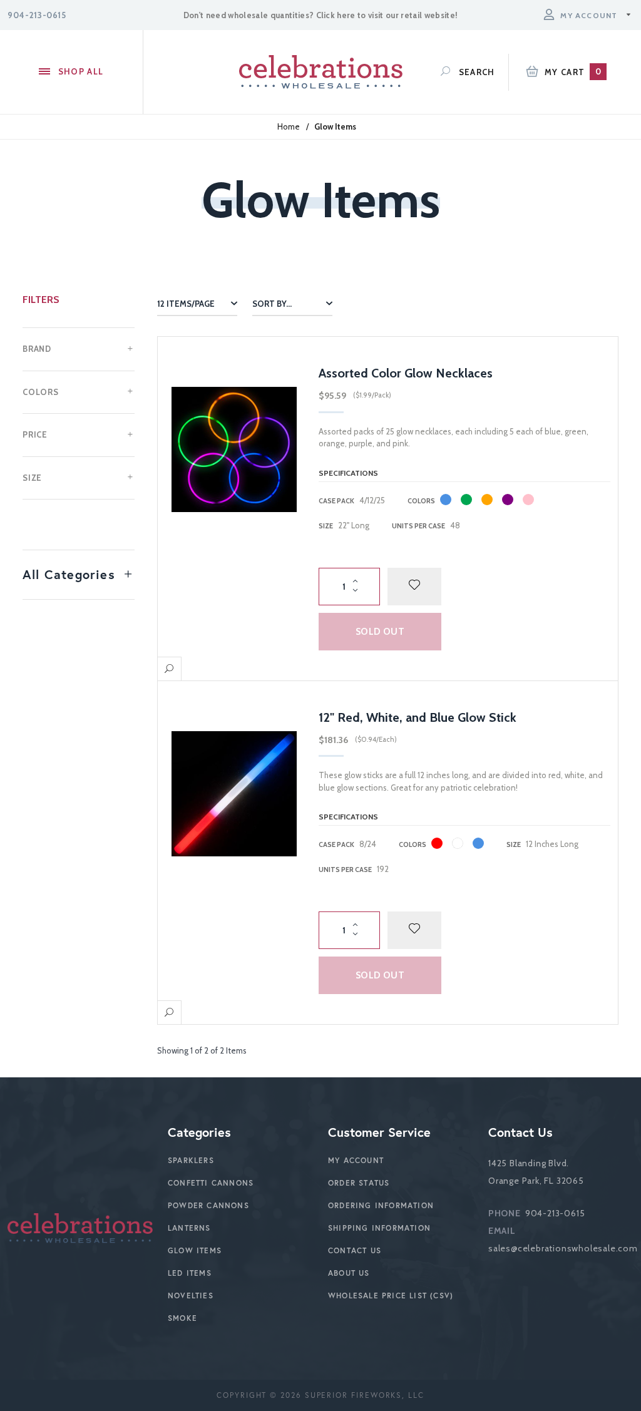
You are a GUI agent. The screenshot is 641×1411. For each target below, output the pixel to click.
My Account (356, 1160)
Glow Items (195, 1250)
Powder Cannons (208, 1205)
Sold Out (380, 631)
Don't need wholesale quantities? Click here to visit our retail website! (320, 15)
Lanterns (189, 1228)
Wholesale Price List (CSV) (390, 1295)
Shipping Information (379, 1228)
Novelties (190, 1295)
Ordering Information (381, 1205)
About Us (349, 1273)
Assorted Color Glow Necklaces (406, 373)
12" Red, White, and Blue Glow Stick (417, 717)
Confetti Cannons (211, 1183)
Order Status (358, 1183)
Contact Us (354, 1250)
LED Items (190, 1273)
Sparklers (191, 1160)
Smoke (182, 1318)
